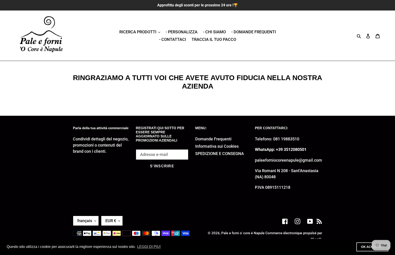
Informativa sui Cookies (217, 146)
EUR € (110, 220)
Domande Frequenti (213, 139)
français (84, 220)
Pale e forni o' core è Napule (242, 233)
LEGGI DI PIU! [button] (149, 247)
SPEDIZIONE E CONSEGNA (219, 153)
